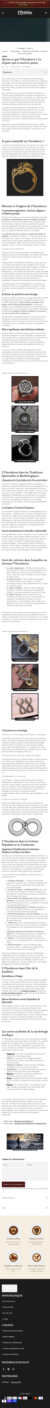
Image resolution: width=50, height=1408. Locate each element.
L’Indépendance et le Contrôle (14, 776)
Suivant (29, 48)
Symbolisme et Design (12, 976)
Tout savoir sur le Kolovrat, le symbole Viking (30, 1123)
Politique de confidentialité (12, 1342)
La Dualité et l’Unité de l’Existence (18, 507)
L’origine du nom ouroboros (13, 249)
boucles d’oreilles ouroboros (12, 993)
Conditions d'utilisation (10, 1354)
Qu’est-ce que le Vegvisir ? (23, 1121)
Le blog (5, 1319)
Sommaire (7, 72)
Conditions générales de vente (13, 1348)
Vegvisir (10, 1085)
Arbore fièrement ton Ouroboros (15, 373)
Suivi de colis (7, 1313)
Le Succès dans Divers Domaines (15, 799)
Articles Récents (8, 1198)
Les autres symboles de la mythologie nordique (25, 1033)
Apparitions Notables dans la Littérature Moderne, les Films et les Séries (20, 850)
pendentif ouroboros (28, 991)
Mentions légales (8, 1336)
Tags (3, 1208)
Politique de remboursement (12, 1331)
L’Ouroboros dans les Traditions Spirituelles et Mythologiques (22, 474)
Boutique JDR (16, 1382)
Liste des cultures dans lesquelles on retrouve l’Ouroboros (24, 561)
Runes (9, 1078)
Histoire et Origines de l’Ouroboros (24, 206)
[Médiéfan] (25, 13)
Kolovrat (10, 1073)
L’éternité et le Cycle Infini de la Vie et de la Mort (24, 480)
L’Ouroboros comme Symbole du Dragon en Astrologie (24, 734)
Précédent (22, 48)
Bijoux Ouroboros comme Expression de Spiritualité (21, 1000)
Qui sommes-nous (8, 1301)
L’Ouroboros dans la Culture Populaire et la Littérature (20, 842)
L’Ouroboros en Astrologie (14, 730)
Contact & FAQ (7, 1307)
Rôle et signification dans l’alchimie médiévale (23, 329)
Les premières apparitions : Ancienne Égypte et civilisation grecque (23, 212)
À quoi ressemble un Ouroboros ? (23, 141)
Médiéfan (27, 1394)
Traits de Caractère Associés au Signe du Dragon (21, 755)
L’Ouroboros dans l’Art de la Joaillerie (20, 969)
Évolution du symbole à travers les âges (20, 294)
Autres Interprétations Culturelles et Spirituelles (24, 530)
